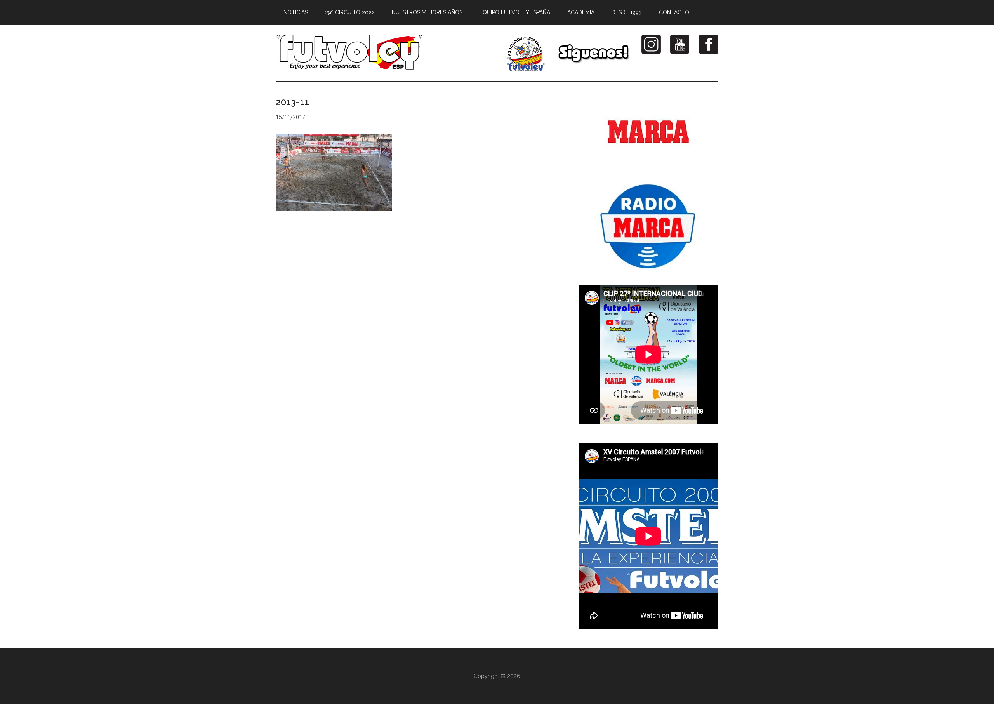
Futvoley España (349, 52)
